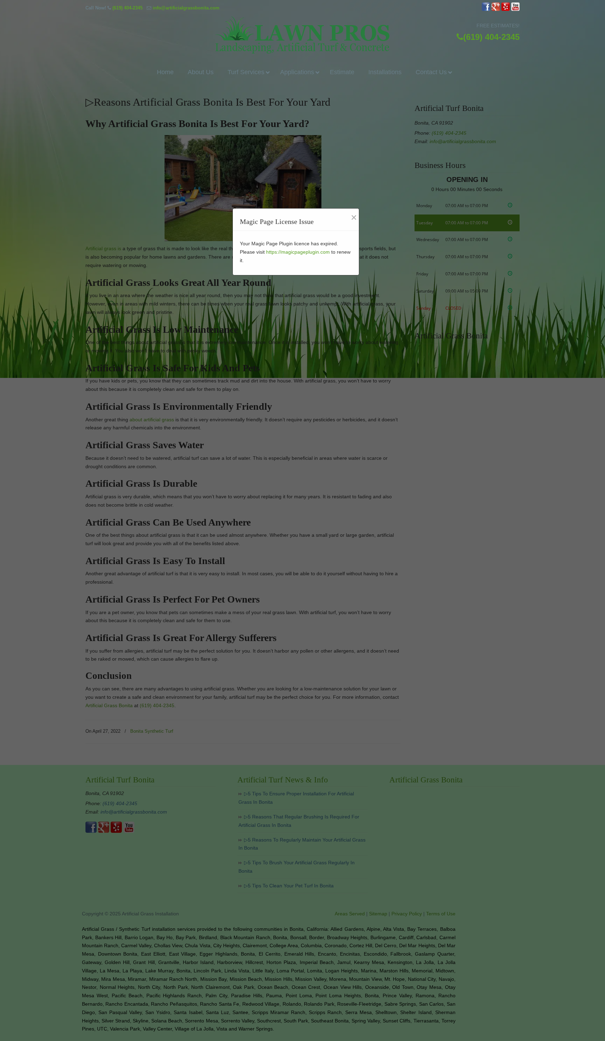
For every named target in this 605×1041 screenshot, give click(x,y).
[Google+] (496, 9)
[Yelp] (505, 9)
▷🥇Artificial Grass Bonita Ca (302, 35)
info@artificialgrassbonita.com (186, 7)
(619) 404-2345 (127, 7)
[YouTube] (515, 9)
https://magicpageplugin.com (298, 252)
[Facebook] (486, 9)
